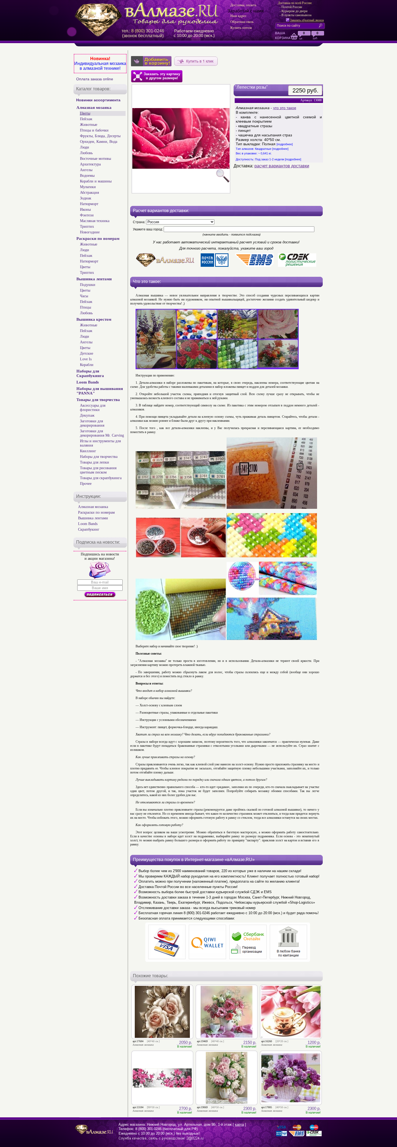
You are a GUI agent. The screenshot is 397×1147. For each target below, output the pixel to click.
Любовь (86, 153)
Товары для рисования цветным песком (98, 470)
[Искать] (321, 25)
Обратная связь (242, 22)
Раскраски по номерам (97, 238)
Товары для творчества (98, 400)
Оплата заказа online (94, 79)
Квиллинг (88, 451)
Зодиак (85, 198)
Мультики (88, 187)
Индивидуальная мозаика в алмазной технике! (100, 66)
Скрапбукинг (88, 529)
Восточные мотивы (95, 159)
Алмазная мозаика (94, 107)
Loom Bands (87, 382)
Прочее (86, 484)
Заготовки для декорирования (92, 423)
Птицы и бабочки (94, 130)
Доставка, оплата (243, 5)
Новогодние (90, 232)
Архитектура (90, 164)
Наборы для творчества (98, 457)
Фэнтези (87, 215)
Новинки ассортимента (98, 100)
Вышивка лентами (94, 279)
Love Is (86, 359)
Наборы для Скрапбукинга (90, 373)
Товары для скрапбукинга (101, 478)
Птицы (85, 307)
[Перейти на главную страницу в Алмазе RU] (148, 14)
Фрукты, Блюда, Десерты (100, 136)
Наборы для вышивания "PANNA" (99, 390)
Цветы (85, 113)
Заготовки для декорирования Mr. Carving (102, 433)
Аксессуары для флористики (92, 407)
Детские (86, 353)
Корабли (86, 365)
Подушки (87, 285)
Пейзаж (86, 119)
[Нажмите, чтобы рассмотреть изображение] (181, 139)
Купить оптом (241, 28)
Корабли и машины (96, 181)
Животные (88, 125)
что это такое (284, 108)
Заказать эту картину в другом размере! (162, 76)
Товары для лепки (94, 462)
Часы (84, 296)
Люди (84, 147)
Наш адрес (238, 16)
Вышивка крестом (93, 319)
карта (239, 1124)
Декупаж (87, 415)
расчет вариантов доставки (281, 166)
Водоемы (87, 176)
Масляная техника (94, 221)
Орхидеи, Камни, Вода (98, 142)
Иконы (85, 210)
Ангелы (86, 170)
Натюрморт (89, 204)
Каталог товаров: (93, 89)
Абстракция (89, 193)
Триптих (87, 226)
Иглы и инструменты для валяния (100, 443)
